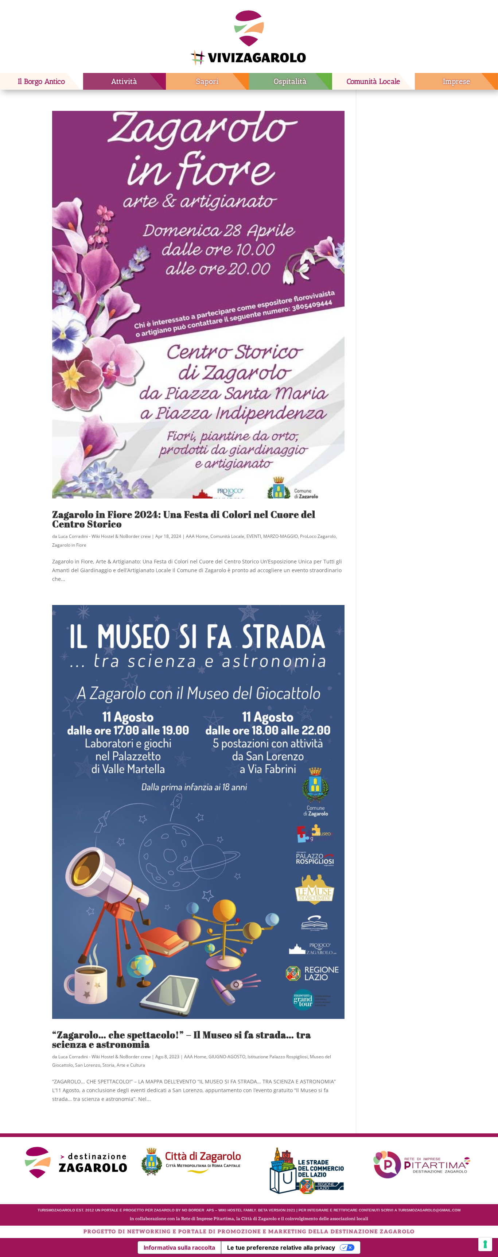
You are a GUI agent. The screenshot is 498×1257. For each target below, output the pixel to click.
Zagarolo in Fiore (69, 545)
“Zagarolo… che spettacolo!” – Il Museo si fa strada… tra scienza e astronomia (181, 1039)
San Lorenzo (87, 1065)
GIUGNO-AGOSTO (227, 1057)
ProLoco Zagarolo (318, 536)
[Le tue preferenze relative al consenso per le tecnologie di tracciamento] (485, 1244)
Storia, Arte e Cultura (123, 1065)
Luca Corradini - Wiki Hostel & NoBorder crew (104, 536)
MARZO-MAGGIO (280, 536)
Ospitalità (290, 81)
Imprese (456, 81)
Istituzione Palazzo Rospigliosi (278, 1057)
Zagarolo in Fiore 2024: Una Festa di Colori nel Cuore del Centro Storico (183, 519)
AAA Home (197, 536)
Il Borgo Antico (41, 81)
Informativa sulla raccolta (179, 1247)
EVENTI (253, 536)
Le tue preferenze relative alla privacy (281, 1247)
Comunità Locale (373, 81)
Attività (124, 81)
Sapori (207, 81)
